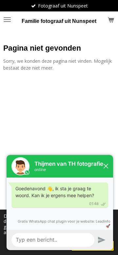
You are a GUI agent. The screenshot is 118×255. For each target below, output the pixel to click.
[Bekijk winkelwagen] (111, 19)
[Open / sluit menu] (7, 19)
